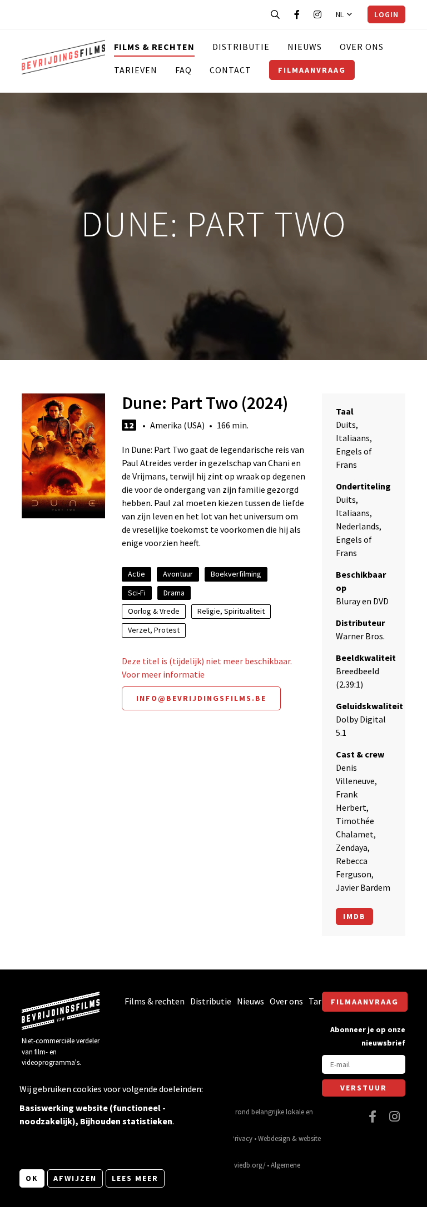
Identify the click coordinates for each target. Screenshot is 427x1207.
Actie (136, 574)
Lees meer (135, 1178)
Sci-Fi (137, 593)
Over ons (362, 46)
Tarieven (135, 69)
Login (386, 14)
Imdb (354, 916)
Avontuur (178, 574)
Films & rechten (154, 46)
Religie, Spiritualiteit (231, 611)
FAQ (183, 69)
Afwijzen (75, 1178)
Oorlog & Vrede (154, 611)
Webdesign (274, 1138)
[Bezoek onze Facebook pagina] (297, 14)
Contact (230, 69)
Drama (174, 593)
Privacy (241, 1138)
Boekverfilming (236, 574)
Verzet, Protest (154, 630)
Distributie (241, 46)
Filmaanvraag (312, 70)
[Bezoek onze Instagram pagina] (317, 14)
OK (32, 1178)
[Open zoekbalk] (275, 14)
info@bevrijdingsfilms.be (201, 698)
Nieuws (304, 46)
